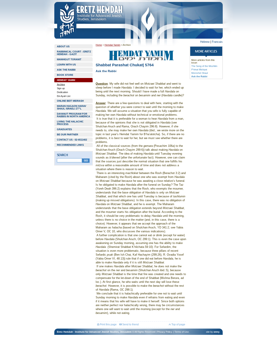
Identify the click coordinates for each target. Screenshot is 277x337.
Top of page (178, 324)
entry (216, 332)
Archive (61, 84)
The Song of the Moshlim (204, 66)
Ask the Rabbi (199, 76)
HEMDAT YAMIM (66, 80)
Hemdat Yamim (112, 45)
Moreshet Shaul (199, 73)
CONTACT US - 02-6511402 (72, 139)
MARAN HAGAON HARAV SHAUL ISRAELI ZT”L (71, 107)
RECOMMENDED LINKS (70, 145)
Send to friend (130, 324)
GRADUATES (64, 129)
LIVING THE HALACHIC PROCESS (70, 122)
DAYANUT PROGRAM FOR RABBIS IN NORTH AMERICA (73, 115)
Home (99, 45)
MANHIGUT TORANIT (69, 59)
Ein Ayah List (63, 96)
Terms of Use (181, 332)
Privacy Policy (164, 332)
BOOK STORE (65, 75)
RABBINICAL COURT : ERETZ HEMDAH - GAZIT (74, 52)
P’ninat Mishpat (199, 69)
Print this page (108, 324)
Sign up (61, 88)
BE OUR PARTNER (67, 134)
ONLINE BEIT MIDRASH (70, 101)
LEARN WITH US (66, 64)
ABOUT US (63, 46)
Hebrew (204, 41)
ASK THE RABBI (66, 69)
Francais (217, 41)
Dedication (62, 92)
